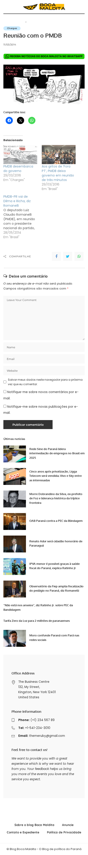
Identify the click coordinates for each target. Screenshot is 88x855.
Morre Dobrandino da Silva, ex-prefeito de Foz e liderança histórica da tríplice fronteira (55, 498)
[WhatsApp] (78, 256)
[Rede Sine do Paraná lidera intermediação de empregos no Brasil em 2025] (14, 454)
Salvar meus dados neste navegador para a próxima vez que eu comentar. (45, 382)
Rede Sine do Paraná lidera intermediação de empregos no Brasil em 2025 (57, 453)
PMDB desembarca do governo (18, 168)
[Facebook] (56, 256)
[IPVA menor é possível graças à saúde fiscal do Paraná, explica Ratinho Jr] (14, 566)
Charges (12, 28)
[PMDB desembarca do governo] (20, 154)
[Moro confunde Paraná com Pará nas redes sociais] (14, 638)
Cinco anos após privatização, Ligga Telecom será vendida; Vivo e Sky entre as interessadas (55, 476)
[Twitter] (67, 256)
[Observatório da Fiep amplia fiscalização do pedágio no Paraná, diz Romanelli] (14, 589)
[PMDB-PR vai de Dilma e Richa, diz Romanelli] (22, 216)
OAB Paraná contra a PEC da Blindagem (56, 520)
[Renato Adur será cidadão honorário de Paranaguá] (14, 544)
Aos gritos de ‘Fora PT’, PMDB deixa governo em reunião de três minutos (58, 173)
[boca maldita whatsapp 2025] (44, 56)
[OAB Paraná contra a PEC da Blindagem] (14, 521)
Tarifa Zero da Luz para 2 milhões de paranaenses (36, 620)
